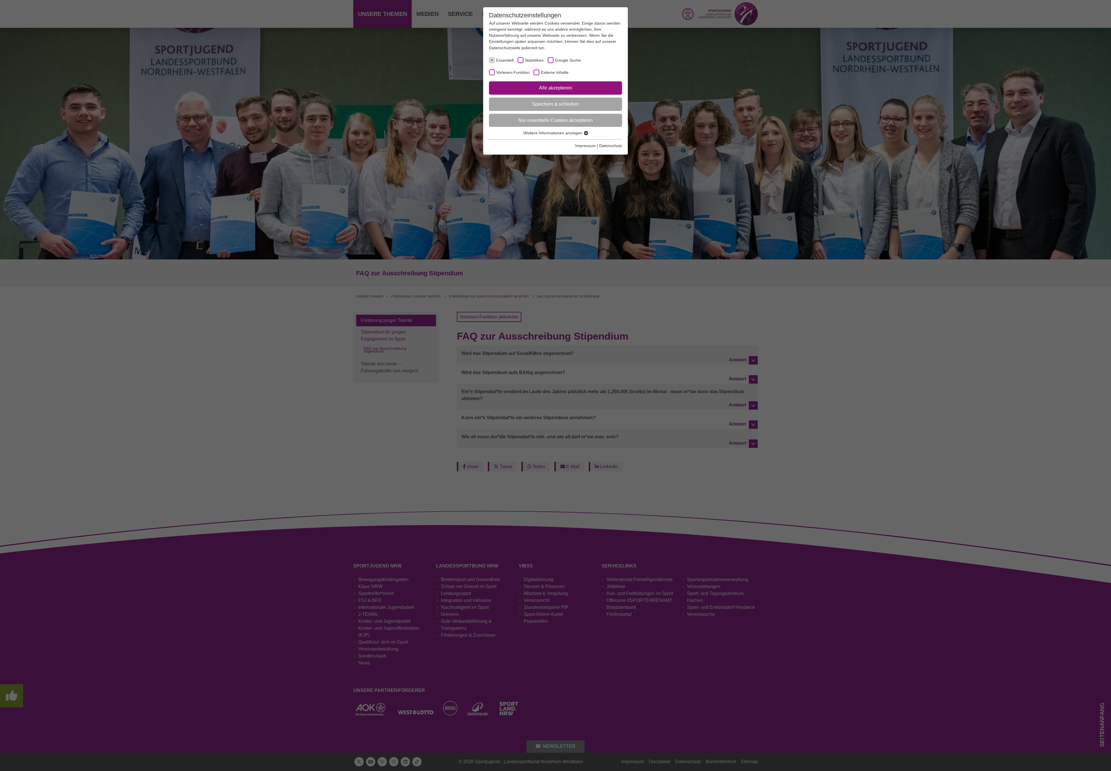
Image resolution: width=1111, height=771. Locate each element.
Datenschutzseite (504, 47)
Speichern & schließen (555, 104)
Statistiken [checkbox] (534, 60)
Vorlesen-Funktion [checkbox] (512, 72)
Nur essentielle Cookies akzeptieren (555, 120)
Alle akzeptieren (555, 87)
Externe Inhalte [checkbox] (555, 72)
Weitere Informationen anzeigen (553, 133)
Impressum (585, 145)
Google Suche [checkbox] (568, 60)
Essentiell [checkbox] (505, 60)
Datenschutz (610, 145)
